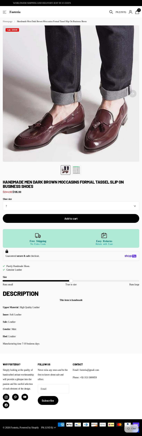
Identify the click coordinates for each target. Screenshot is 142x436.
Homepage (7, 21)
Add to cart (71, 218)
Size (5, 277)
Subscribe (48, 400)
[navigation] (65, 170)
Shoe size (7, 199)
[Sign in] (130, 12)
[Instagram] (6, 397)
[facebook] (6, 405)
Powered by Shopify (29, 427)
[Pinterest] (15, 397)
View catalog (5, 12)
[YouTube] (24, 397)
